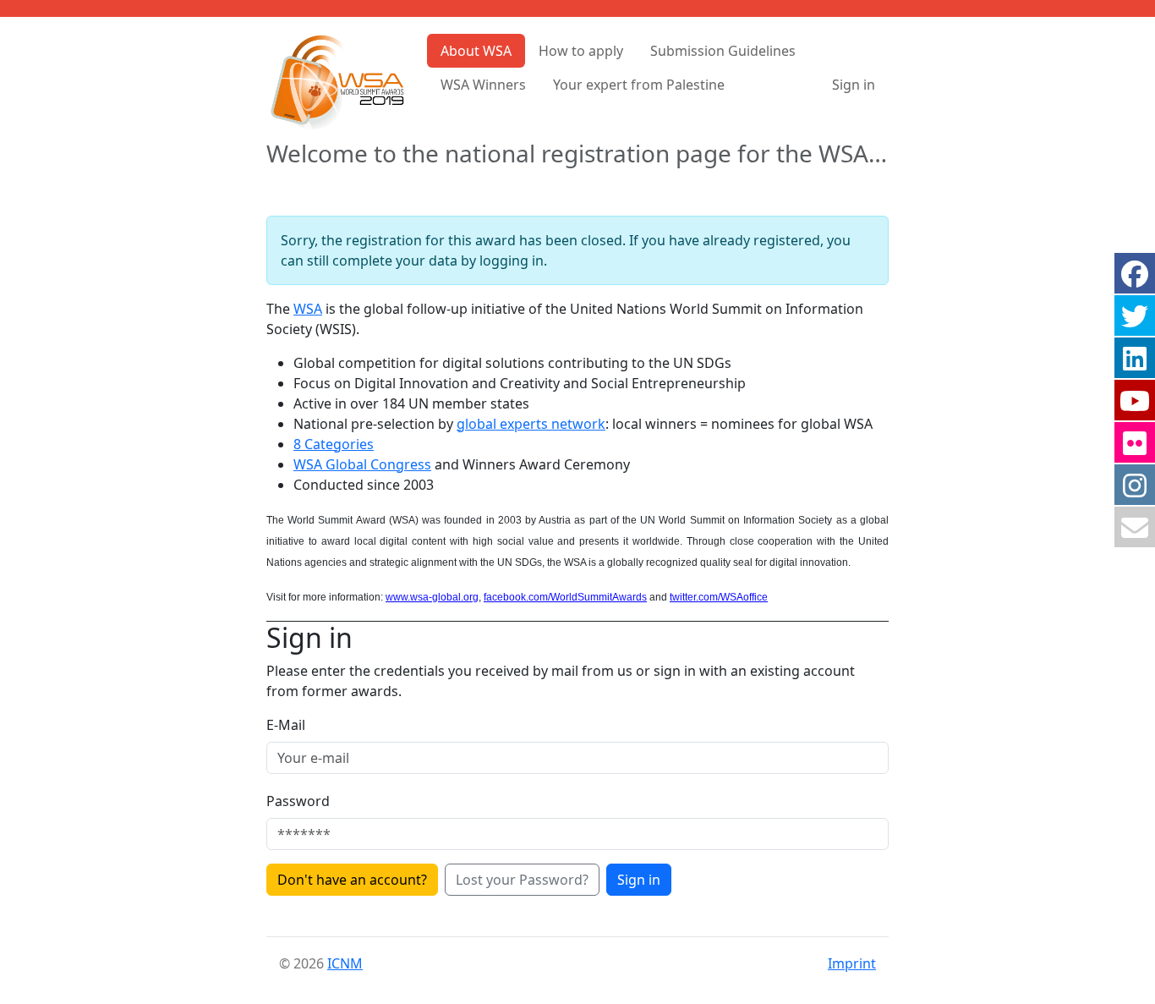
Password (298, 801)
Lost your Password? (522, 879)
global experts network (531, 423)
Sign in (853, 84)
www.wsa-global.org (432, 597)
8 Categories (333, 444)
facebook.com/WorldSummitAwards (565, 597)
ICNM (345, 963)
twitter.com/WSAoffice (719, 597)
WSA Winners (483, 84)
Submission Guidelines (723, 50)
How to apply (581, 50)
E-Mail (285, 725)
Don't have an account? (352, 879)
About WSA (476, 50)
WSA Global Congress (362, 464)
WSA (307, 308)
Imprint (852, 963)
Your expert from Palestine (639, 84)
